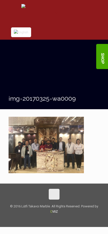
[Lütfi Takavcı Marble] (54, 12)
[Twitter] (50, 219)
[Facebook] (43, 219)
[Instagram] (64, 219)
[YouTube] (57, 219)
